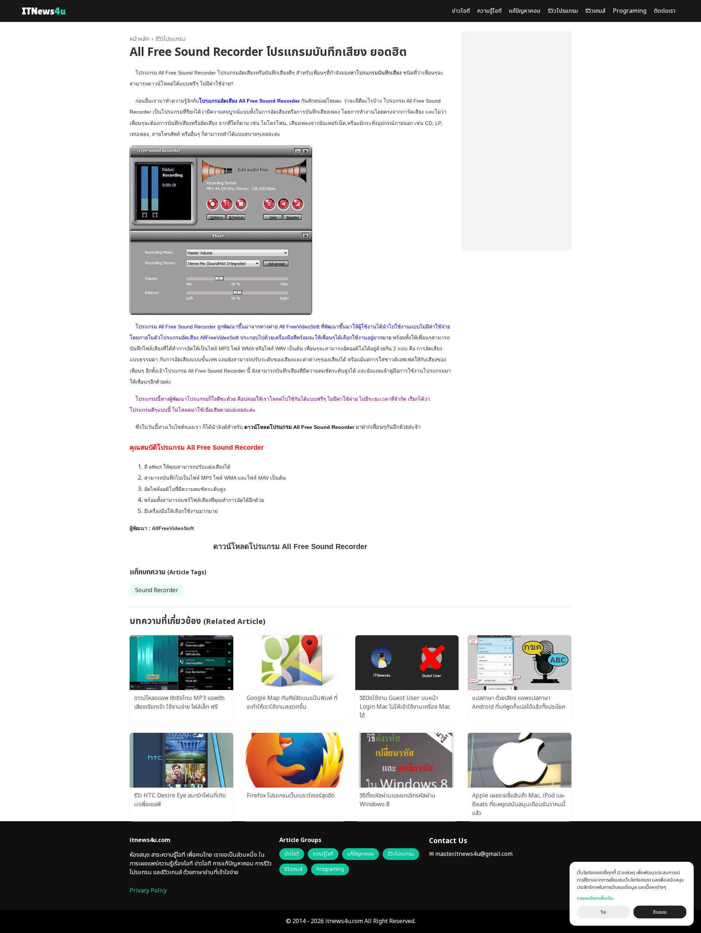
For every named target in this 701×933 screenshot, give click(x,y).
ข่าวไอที (461, 11)
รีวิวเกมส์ (595, 11)
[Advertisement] (516, 140)
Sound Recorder (156, 590)
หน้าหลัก (139, 39)
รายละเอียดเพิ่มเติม (595, 898)
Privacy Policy (148, 890)
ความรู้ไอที (489, 11)
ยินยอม (660, 912)
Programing (630, 11)
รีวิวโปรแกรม (563, 11)
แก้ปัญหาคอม (524, 11)
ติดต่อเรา (664, 11)
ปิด (603, 912)
